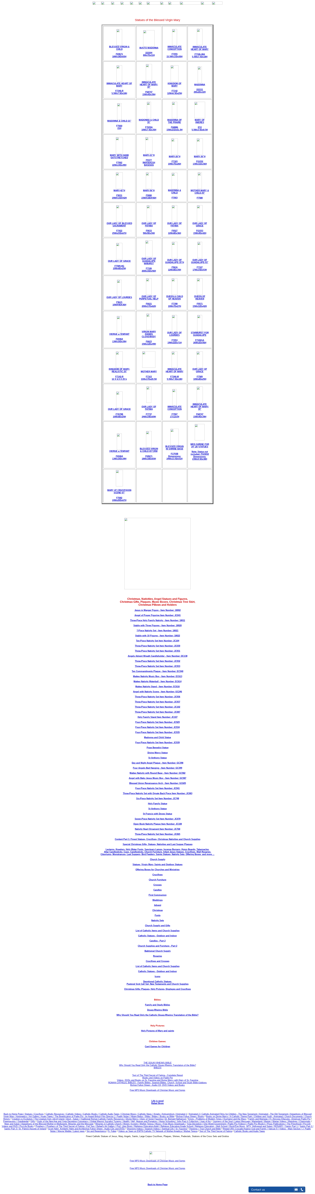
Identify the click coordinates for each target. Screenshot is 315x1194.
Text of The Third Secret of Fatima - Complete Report (157, 1075)
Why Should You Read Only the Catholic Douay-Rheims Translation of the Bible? (157, 1015)
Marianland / (258, 1121)
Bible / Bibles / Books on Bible (159, 1116)
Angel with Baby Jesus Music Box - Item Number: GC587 (157, 778)
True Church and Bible (210, 1129)
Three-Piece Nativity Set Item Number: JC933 (157, 666)
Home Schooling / (168, 1121)
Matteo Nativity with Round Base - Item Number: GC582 (157, 773)
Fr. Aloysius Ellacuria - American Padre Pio (290, 1119)
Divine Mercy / (133, 1119)
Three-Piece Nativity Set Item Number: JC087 (157, 712)
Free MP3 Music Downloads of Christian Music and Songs (157, 1090)
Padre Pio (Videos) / (238, 1124)
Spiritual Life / (169, 1129)
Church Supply (157, 859)
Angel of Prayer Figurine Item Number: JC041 (158, 615)
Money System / (131, 1124)
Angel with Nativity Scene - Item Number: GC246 (157, 691)
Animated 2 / (195, 1114)
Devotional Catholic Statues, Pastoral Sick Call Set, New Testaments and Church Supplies (158, 982)
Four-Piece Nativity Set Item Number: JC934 (157, 727)
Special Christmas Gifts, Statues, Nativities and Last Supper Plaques (157, 844)
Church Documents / (294, 1116)
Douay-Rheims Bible (157, 1010)
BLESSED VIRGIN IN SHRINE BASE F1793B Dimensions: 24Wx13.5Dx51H (174, 452)
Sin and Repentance (96, 1131)
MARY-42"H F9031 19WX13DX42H (119, 194)
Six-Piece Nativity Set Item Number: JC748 (157, 798)
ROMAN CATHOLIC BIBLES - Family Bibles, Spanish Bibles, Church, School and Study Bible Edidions (157, 1082)
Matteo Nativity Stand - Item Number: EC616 (157, 686)
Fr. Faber (112, 1131)
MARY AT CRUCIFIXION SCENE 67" (119, 491)
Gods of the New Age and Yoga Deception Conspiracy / (63, 1121)
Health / (126, 1121)
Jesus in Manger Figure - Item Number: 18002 (158, 610)
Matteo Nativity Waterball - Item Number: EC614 (157, 681)
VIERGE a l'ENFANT (119, 451)
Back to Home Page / (14, 1114)
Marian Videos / (280, 1121)
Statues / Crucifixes (34, 1114)
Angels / (158, 1114)
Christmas (157, 910)
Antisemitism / (169, 1114)
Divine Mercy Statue (157, 752)
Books (201, 1116)
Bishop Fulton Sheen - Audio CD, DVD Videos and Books (157, 1085)
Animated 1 (181, 1114)
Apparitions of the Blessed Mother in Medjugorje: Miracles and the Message (57, 1124)
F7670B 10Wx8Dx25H (119, 415)
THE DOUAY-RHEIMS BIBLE (158, 1063)
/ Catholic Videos (73, 1114)
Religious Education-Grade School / (178, 1126)
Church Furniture (157, 880)
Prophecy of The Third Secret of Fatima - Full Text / (71, 1126)
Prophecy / (41, 1126)
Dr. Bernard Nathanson (175, 1119)
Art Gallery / (35, 1116)
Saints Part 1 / (292, 1126)
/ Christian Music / (129, 1114)
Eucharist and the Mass (235, 1119)
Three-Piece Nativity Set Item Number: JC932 (157, 661)
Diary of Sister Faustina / (152, 1119)
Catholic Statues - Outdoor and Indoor (157, 935)
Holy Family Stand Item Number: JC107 (158, 717)
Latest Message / (243, 1121)
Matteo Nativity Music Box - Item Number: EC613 (157, 676)
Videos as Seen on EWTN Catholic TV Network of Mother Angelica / (151, 1131)
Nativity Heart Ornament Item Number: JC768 (157, 829)
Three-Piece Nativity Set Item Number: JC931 (157, 651)
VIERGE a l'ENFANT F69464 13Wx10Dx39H (119, 338)
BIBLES (157, 1067)
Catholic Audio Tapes (109, 1114)
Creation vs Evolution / (23, 1119)
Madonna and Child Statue (157, 737)
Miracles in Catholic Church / (109, 1124)
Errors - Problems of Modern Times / (206, 1119)
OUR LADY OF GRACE (119, 409)
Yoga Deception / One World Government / (207, 1124)
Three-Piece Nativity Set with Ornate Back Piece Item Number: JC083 (157, 793)
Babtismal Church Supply (158, 951)
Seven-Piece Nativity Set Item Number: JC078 (157, 819)
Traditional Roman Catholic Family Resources (102, 1119)
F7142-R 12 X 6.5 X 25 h (119, 377)
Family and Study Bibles (157, 1005)
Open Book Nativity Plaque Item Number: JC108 (157, 824)
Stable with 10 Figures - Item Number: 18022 (157, 635)
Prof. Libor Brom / (125, 1126)
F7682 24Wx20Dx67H (119, 499)
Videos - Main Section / (290, 1129)
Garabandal (23, 1121)
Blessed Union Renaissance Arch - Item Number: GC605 (157, 783)
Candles (157, 890)
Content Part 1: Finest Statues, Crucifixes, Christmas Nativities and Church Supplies (157, 839)
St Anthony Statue (157, 758)
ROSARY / (279, 1126)
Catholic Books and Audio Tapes (249, 1131)
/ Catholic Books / (90, 1114)
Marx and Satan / (12, 1124)
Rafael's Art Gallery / (106, 1126)
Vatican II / (273, 1129)
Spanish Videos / (153, 1129)
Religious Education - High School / (212, 1126)
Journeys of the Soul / (224, 1121)
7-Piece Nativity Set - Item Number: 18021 (157, 630)
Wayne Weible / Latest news (71, 1131)
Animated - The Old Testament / (274, 1114)
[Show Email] (296, 1189)
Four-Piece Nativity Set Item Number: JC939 (157, 742)
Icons (157, 976)
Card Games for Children (157, 1046)
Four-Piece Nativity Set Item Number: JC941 (157, 788)
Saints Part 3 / (11, 1129)
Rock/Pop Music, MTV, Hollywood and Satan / (251, 1126)
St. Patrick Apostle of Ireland (32, 1129)
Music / (159, 1124)
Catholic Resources (55, 1114)
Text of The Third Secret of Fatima (215, 1131)
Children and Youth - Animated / (269, 1116)
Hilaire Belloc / (138, 1116)
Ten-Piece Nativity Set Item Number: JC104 (157, 641)
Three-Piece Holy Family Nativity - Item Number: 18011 (157, 620)
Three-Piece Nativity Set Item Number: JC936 (157, 696)
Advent (157, 905)
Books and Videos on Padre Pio (157, 1077)
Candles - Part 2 (157, 941)
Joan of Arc (205, 1121)
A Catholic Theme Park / (242, 1116)
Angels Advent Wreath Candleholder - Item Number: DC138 (157, 656)
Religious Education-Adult (146, 1126)
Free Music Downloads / (174, 1124)
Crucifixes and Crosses (157, 961)
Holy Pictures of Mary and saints (157, 1031)
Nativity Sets (157, 920)
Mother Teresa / (147, 1124)
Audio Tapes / (48, 1116)
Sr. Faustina (181, 1129)
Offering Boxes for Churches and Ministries (157, 869)
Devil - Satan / (73, 1119)
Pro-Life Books (27, 1126)
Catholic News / (145, 1114)
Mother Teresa (190, 1131)
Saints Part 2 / (306, 1126)
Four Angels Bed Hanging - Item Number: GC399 (157, 768)
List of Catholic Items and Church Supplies (157, 930)
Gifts (33, 1121)
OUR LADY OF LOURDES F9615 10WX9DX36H (119, 301)
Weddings (157, 900)
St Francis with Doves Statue (157, 814)
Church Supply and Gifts (157, 925)
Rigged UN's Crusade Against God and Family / (245, 1129)
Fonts (157, 915)
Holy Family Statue (157, 803)
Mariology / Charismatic (299, 1121)
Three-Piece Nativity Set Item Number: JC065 (157, 834)
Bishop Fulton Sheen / (187, 1116)
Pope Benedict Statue (157, 747)
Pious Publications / (277, 1124)
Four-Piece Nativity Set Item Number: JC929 (157, 722)
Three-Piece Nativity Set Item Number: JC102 (157, 707)
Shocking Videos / (136, 1129)
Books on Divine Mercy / (218, 1116)
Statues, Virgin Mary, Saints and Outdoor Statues (157, 864)
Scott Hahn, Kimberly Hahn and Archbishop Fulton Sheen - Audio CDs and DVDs (86, 1129)
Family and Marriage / (259, 1119)
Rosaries (157, 956)
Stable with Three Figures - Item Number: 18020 (157, 625)
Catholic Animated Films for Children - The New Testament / (230, 1114)
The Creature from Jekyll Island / (50, 1119)
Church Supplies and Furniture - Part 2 (157, 946)
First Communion (158, 895)
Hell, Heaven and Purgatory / (145, 1121)
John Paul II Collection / (188, 1121)
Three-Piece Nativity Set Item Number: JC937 (157, 702)
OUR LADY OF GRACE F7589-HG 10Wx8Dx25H (119, 265)
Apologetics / (22, 1116)
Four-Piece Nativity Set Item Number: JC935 (157, 732)
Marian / (268, 1121)
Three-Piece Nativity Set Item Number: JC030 (157, 646)
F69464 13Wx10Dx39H (119, 457)
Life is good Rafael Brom (157, 1102)
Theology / (194, 1129)
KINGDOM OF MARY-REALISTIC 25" (119, 370)
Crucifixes (157, 874)
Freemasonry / (10, 1121)
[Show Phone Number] (302, 1189)
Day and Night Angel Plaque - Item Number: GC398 (157, 763)
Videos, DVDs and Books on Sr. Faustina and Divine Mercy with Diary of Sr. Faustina (157, 1080)
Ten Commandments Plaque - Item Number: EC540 (157, 671)
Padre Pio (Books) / (257, 1124)
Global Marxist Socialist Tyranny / (106, 1121)
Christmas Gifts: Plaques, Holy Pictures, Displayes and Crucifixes (157, 989)
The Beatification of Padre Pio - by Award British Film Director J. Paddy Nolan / (93, 1116)
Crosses (157, 885)
